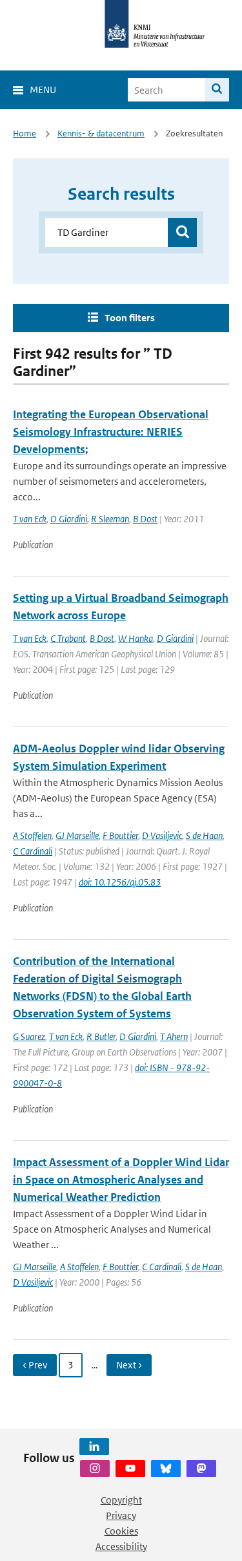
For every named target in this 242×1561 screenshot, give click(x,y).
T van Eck (29, 519)
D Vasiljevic (162, 835)
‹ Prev (35, 1365)
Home (24, 133)
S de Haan (204, 835)
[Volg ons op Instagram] (94, 1469)
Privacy (121, 1515)
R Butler (101, 1036)
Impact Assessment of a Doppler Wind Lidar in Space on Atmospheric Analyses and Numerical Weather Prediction (121, 1179)
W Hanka (135, 638)
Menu (43, 89)
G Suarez (29, 1036)
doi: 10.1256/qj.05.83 (120, 882)
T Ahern (174, 1036)
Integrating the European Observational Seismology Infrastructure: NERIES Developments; (110, 431)
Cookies (121, 1531)
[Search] (217, 89)
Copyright (121, 1500)
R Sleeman (110, 519)
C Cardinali (32, 851)
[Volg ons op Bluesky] (165, 1469)
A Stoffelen (32, 835)
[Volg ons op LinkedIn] (94, 1447)
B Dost (145, 519)
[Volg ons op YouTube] (130, 1469)
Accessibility (121, 1546)
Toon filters (130, 318)
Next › (129, 1365)
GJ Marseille (77, 835)
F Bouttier (120, 835)
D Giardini (68, 519)
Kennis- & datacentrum (101, 133)
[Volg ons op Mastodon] (201, 1469)
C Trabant (68, 638)
